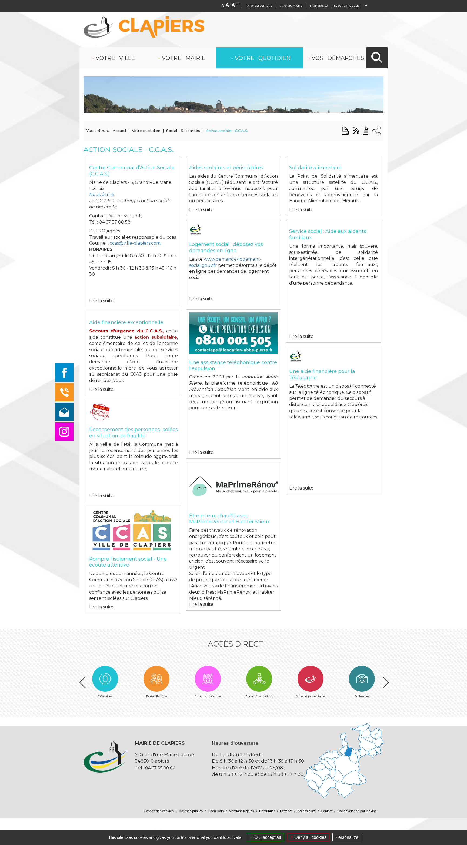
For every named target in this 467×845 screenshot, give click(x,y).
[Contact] (64, 412)
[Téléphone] (64, 392)
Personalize (346, 837)
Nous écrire (101, 194)
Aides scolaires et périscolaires (226, 168)
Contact (326, 811)
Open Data (216, 811)
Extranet (286, 811)
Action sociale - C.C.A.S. (227, 130)
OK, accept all (267, 837)
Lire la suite (101, 300)
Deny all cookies (309, 837)
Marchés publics (191, 811)
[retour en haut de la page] (446, 770)
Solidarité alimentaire (315, 168)
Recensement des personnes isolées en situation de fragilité (133, 433)
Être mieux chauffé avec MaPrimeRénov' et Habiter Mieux (229, 519)
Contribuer (267, 811)
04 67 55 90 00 (160, 767)
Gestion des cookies (159, 811)
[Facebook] (64, 372)
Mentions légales (241, 811)
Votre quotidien (146, 130)
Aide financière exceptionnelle (126, 322)
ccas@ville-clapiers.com (135, 243)
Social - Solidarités (183, 130)
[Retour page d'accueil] (144, 27)
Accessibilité (306, 811)
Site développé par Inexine (357, 811)
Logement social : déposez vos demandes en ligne (226, 247)
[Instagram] (64, 431)
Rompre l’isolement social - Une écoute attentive (128, 562)
